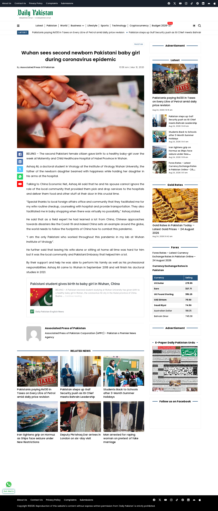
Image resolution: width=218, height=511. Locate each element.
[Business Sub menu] (83, 25)
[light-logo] (35, 14)
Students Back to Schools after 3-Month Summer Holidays (120, 393)
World (63, 25)
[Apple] (214, 3)
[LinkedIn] (20, 162)
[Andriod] (209, 3)
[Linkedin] (203, 3)
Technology (119, 25)
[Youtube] (180, 3)
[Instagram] (186, 3)
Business (76, 25)
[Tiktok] (192, 3)
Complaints (52, 3)
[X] (20, 169)
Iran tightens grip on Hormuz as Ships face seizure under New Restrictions (36, 438)
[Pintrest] (197, 3)
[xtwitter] (175, 3)
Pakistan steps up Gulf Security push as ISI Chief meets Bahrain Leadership (149, 32)
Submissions (67, 3)
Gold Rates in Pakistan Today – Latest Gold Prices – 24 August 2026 (173, 229)
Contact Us (20, 3)
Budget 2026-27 (161, 25)
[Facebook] (169, 3)
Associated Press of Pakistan (37, 67)
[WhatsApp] (20, 177)
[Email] (20, 184)
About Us (6, 3)
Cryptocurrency (139, 25)
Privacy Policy (36, 3)
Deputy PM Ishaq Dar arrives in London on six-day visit (80, 436)
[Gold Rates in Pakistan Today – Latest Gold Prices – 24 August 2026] (175, 205)
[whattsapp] (8, 484)
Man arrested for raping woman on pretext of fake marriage (120, 438)
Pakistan (52, 25)
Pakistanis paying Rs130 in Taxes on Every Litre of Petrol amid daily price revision (55, 32)
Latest (39, 25)
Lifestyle (92, 25)
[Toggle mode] (194, 25)
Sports (105, 25)
